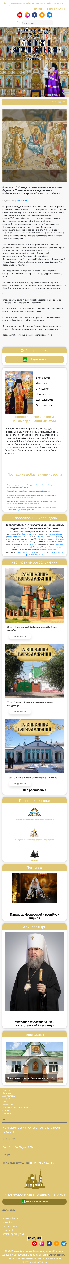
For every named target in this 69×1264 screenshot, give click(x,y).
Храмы (5, 1101)
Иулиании (9, 539)
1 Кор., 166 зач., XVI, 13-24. (52, 552)
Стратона (43, 539)
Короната (17, 537)
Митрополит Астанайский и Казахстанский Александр (34, 1023)
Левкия (59, 534)
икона (31, 534)
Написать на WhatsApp (37, 1201)
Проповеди (43, 394)
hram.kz (7, 1222)
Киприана (13, 542)
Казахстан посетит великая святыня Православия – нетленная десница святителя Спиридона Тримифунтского (31, 509)
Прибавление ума (48, 549)
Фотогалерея (44, 405)
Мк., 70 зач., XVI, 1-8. (26, 552)
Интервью (42, 383)
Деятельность (45, 399)
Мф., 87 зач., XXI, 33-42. (34, 555)
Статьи (5, 1110)
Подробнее (20, 636)
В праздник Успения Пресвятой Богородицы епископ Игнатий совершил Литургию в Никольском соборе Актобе (31, 496)
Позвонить (38, 359)
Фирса (52, 534)
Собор (59, 542)
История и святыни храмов (15, 1107)
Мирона (56, 531)
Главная (6, 1090)
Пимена (25, 534)
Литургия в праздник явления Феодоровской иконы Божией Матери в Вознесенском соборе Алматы (30, 486)
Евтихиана (60, 539)
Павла (53, 537)
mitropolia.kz (10, 1218)
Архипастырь (8, 1096)
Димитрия (59, 544)
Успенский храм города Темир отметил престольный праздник (28, 491)
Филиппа (51, 539)
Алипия (25, 542)
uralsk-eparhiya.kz (13, 1234)
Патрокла (41, 537)
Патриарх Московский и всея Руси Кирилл (34, 916)
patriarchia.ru (10, 1226)
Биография (43, 377)
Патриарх (6, 1093)
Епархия (6, 1099)
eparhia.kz (8, 1230)
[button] (56, 102)
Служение (42, 388)
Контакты (6, 1113)
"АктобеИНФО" (57, 1254)
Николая (33, 544)
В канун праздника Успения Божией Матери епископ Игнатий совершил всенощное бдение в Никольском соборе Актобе (31, 502)
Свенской (21, 547)
